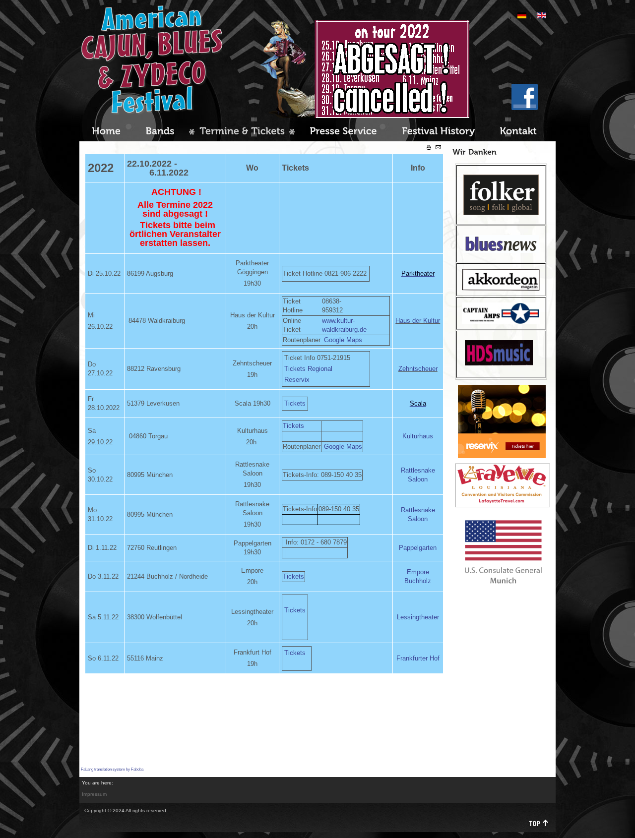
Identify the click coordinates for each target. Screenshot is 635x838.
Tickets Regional (308, 368)
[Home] (106, 132)
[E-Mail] (438, 147)
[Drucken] (429, 148)
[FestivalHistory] (438, 132)
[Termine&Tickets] (242, 132)
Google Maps (343, 340)
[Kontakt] (518, 132)
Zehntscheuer (418, 368)
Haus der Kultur (417, 320)
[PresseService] (343, 132)
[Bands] (160, 132)
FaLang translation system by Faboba (112, 769)
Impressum (94, 794)
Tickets (295, 403)
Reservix (297, 379)
